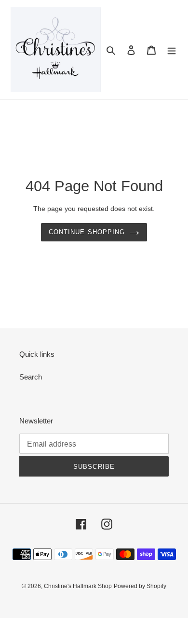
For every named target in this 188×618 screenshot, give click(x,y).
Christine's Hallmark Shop (78, 586)
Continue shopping (87, 232)
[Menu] (171, 50)
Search (30, 377)
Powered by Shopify (140, 586)
